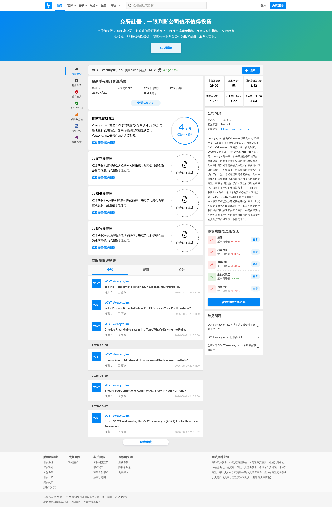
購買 (103, 5)
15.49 (214, 101)
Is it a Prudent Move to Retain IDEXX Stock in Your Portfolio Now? (148, 308)
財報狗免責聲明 (261, 477)
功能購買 (73, 462)
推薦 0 (109, 292)
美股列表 (48, 482)
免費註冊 (278, 5)
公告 (182, 269)
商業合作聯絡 (100, 472)
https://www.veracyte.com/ (236, 129)
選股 (70, 5)
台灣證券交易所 (258, 462)
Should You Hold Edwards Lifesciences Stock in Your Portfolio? (146, 360)
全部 (110, 269)
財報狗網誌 (49, 487)
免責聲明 (123, 472)
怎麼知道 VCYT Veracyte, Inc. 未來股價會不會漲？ (232, 347)
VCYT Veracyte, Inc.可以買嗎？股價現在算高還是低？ (231, 327)
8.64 (253, 101)
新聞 (146, 269)
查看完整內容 (145, 103)
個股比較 (48, 477)
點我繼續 (166, 48)
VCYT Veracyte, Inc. (117, 281)
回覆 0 (122, 292)
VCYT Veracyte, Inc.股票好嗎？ (225, 337)
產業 (81, 5)
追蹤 (252, 70)
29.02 (214, 85)
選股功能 (48, 467)
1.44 (234, 101)
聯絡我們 (98, 467)
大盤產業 (48, 472)
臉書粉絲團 (99, 477)
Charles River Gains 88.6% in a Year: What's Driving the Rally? (145, 329)
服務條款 (123, 462)
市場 (92, 5)
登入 (263, 5)
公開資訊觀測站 (238, 462)
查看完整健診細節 (103, 142)
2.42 (253, 85)
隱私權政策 (124, 467)
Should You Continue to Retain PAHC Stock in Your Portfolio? (145, 390)
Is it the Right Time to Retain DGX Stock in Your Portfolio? (142, 287)
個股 (60, 5)
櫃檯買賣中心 (276, 462)
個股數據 (48, 462)
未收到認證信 (100, 462)
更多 (114, 5)
